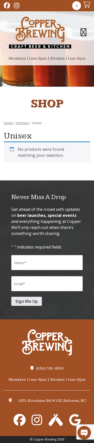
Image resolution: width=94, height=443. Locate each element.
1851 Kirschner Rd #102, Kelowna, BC (52, 400)
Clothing (22, 123)
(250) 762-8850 (50, 368)
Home (8, 123)
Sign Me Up (26, 301)
